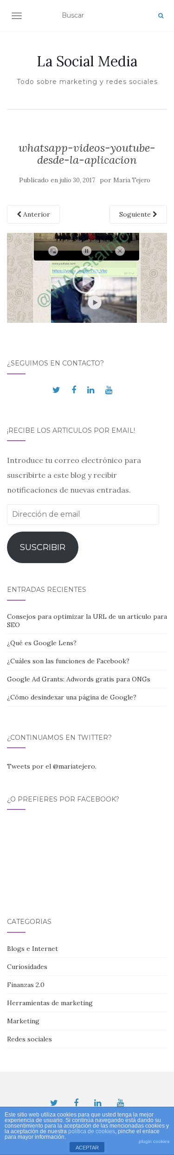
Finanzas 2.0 (26, 985)
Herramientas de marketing (50, 1003)
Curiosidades (27, 966)
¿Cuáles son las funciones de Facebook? (68, 661)
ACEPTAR (87, 1147)
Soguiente (136, 214)
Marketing (23, 1021)
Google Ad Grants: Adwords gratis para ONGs (78, 679)
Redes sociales (29, 1039)
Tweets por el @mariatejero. (52, 766)
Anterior (35, 214)
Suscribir (42, 547)
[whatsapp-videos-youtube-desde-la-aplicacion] (87, 277)
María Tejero (131, 180)
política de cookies (91, 1131)
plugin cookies (154, 1141)
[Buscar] (161, 16)
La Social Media (87, 61)
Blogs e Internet (32, 948)
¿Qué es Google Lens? (42, 643)
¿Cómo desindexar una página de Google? (71, 697)
